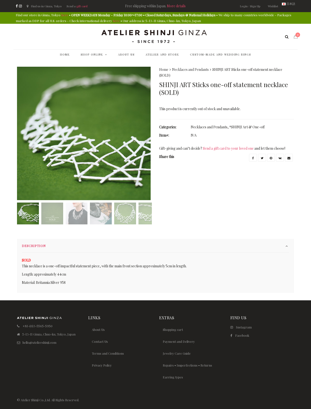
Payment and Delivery (179, 341)
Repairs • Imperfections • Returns (187, 365)
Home (163, 69)
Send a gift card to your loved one (228, 148)
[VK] (280, 158)
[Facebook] (17, 6)
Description (34, 246)
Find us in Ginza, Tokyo (46, 6)
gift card (81, 6)
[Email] (289, 158)
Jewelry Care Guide (177, 353)
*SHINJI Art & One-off (247, 127)
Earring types (173, 377)
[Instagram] (20, 6)
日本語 (290, 4)
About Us (98, 329)
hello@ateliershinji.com (39, 342)
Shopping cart (173, 329)
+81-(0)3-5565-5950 (37, 326)
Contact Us (100, 341)
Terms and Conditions (108, 353)
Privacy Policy (102, 365)
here (64, 15)
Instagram (244, 327)
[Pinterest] (271, 158)
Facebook (242, 335)
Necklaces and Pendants (190, 69)
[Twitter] (262, 158)
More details (176, 6)
